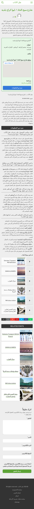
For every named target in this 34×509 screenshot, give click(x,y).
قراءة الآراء (25, 83)
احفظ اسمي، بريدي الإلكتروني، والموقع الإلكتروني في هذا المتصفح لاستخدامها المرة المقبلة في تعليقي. (17, 465)
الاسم (29, 437)
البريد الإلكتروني (26, 445)
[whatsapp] (30, 319)
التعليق (29, 418)
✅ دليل (14, 16)
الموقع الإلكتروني (26, 453)
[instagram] (12, 319)
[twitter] (21, 319)
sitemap (17, 502)
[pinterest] (17, 319)
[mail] (8, 319)
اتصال (17, 496)
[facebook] (26, 319)
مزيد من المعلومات (17, 88)
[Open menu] (31, 2)
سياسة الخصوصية (17, 490)
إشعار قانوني (17, 493)
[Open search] (2, 2)
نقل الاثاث (17, 2)
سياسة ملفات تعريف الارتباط (17, 499)
